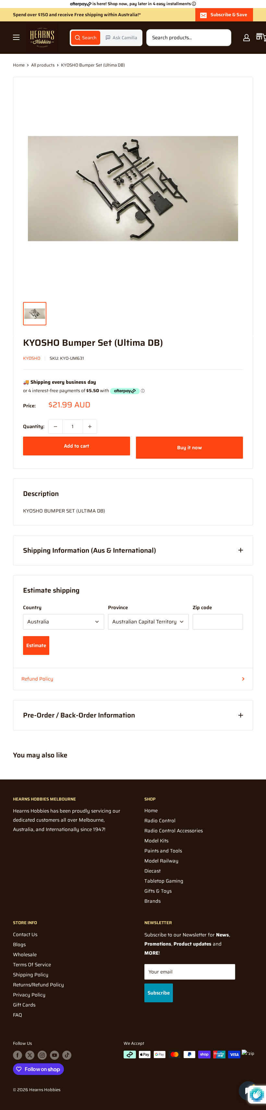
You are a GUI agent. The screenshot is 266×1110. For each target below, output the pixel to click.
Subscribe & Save (229, 14)
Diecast (152, 871)
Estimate (36, 645)
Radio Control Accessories (173, 831)
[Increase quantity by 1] (90, 426)
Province (118, 607)
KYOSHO (31, 358)
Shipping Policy (30, 975)
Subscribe (159, 993)
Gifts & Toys (158, 891)
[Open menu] (16, 37)
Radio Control (159, 821)
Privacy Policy (29, 995)
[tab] (85, 37)
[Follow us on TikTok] (66, 1055)
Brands (152, 901)
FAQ (17, 1015)
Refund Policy (37, 679)
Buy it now (189, 448)
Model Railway (161, 861)
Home (19, 65)
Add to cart (76, 446)
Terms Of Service (32, 965)
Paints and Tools (163, 851)
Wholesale (25, 955)
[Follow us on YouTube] (54, 1055)
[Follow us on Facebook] (17, 1055)
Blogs (19, 944)
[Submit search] (223, 37)
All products (42, 65)
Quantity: (33, 426)
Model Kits (156, 841)
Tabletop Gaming (163, 881)
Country (32, 607)
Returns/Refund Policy (38, 985)
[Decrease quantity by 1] (55, 426)
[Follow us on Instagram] (42, 1055)
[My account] (246, 37)
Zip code (202, 607)
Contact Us (25, 934)
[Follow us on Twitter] (29, 1055)
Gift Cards (24, 1005)
